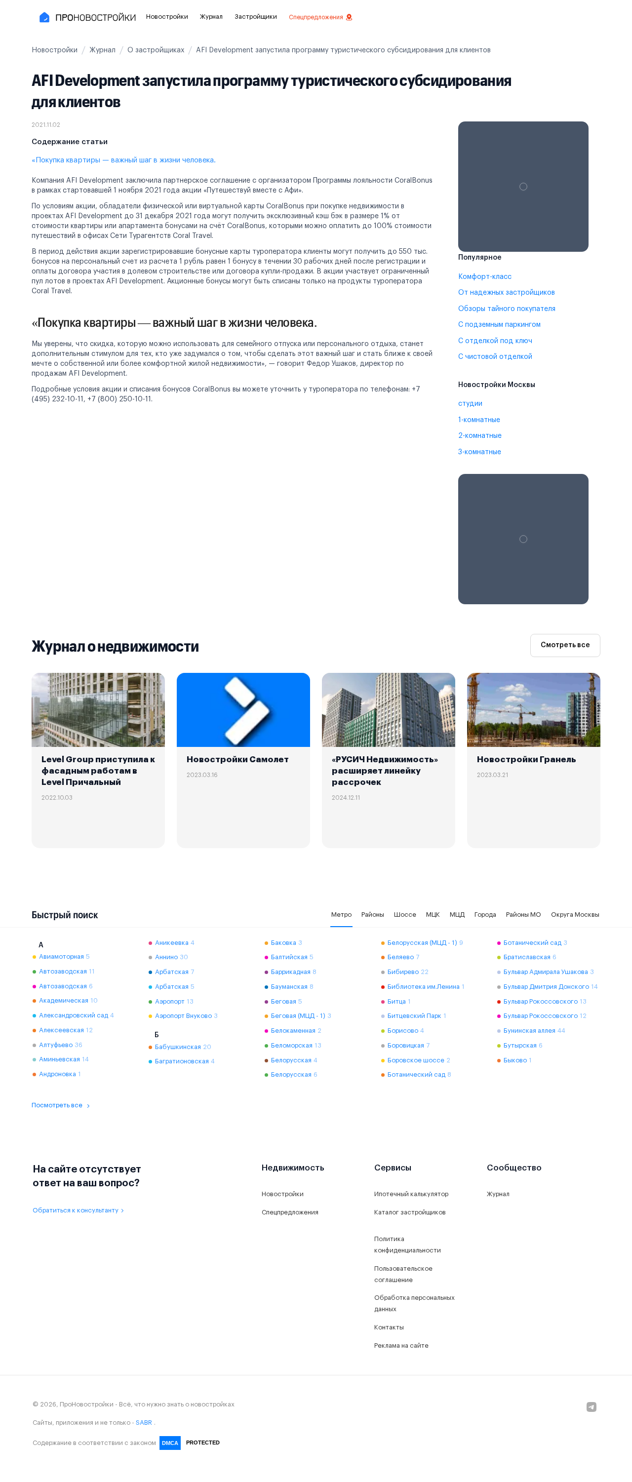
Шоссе (405, 914)
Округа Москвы (575, 914)
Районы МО (523, 914)
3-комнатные (479, 452)
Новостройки (167, 16)
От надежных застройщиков (506, 292)
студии (470, 403)
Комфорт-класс (485, 276)
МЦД (457, 914)
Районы (372, 914)
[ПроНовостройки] (87, 17)
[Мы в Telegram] (591, 1407)
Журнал (211, 16)
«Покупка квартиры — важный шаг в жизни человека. (124, 160)
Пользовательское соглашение (403, 1274)
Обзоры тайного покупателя (506, 309)
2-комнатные (480, 435)
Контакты (389, 1327)
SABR (144, 1422)
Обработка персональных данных (414, 1303)
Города (485, 914)
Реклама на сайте (401, 1345)
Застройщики (256, 16)
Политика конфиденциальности (407, 1244)
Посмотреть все (57, 1105)
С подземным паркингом (499, 324)
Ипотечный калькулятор (411, 1194)
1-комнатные (479, 420)
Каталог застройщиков (410, 1212)
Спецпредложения (316, 17)
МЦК (433, 914)
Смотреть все (565, 645)
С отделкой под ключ (495, 341)
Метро (341, 914)
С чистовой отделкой (495, 356)
